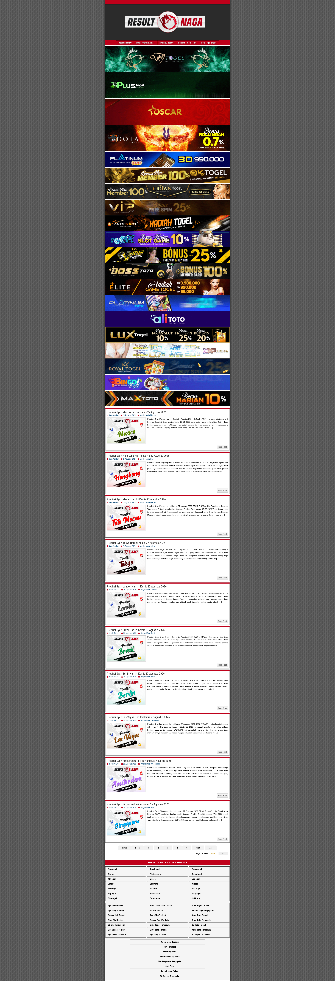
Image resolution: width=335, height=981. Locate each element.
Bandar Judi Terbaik (116, 915)
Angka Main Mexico (148, 415)
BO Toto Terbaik (199, 925)
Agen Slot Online (115, 905)
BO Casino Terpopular (170, 976)
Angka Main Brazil (148, 633)
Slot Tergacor (169, 947)
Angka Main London (149, 589)
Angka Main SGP (147, 807)
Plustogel (196, 888)
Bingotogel (197, 874)
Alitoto (195, 884)
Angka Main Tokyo (147, 546)
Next (198, 848)
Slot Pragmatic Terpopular (170, 961)
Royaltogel (155, 869)
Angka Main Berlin (148, 677)
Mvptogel (112, 893)
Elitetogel (112, 898)
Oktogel (111, 884)
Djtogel (111, 874)
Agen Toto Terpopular (201, 930)
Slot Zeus (169, 966)
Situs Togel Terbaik (200, 905)
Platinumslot (155, 893)
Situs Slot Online (115, 920)
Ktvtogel (112, 879)
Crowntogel (155, 898)
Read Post (222, 447)
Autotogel (112, 888)
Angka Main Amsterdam (150, 764)
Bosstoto (154, 884)
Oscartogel (197, 869)
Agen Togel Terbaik (170, 942)
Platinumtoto (155, 874)
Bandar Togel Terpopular (203, 910)
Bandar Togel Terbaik (159, 920)
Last (211, 848)
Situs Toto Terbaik (158, 930)
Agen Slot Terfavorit (117, 934)
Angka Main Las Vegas (150, 720)
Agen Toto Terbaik (200, 915)
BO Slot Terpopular (116, 925)
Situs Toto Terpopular (201, 920)
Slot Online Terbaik (116, 930)
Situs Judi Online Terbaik (161, 905)
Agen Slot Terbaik (158, 915)
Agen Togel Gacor (116, 910)
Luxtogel (196, 879)
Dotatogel (112, 869)
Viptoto (153, 879)
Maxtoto (153, 888)
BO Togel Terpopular (201, 934)
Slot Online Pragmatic (170, 956)
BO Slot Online (156, 910)
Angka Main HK (146, 459)
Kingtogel (196, 893)
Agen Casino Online (169, 971)
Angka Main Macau (148, 502)
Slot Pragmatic (169, 951)
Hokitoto (196, 898)
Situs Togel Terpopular (160, 925)
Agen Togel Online (158, 934)
